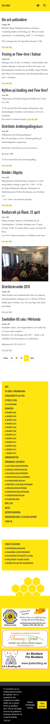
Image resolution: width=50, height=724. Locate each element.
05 (16, 358)
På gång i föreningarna (15, 391)
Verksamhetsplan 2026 (15, 395)
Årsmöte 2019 (11, 434)
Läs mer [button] (7, 720)
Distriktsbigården (12, 512)
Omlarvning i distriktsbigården (18, 552)
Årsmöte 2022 (11, 427)
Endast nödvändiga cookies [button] (30, 705)
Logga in (8, 521)
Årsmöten (9, 408)
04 (12, 358)
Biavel (7, 507)
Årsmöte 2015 (11, 453)
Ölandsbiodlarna (13, 499)
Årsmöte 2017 (11, 442)
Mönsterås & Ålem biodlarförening (20, 484)
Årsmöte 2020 (11, 431)
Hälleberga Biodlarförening (17, 473)
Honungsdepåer (11, 457)
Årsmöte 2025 (11, 416)
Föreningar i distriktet (15, 462)
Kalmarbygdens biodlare (16, 480)
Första (5, 358)
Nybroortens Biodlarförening (18, 492)
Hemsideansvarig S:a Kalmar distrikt (21, 517)
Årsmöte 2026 (11, 412)
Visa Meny (6, 5)
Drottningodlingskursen (16, 548)
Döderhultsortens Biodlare (17, 469)
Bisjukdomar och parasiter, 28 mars (20, 556)
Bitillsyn (9, 503)
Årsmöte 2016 (11, 449)
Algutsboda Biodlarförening (17, 466)
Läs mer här (7, 47)
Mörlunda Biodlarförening (17, 488)
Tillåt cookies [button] (42, 705)
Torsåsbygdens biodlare (16, 495)
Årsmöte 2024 (11, 420)
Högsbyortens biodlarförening (18, 477)
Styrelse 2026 (11, 400)
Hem (6, 386)
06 (21, 358)
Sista (32, 358)
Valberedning (12, 404)
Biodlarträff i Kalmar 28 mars (18, 559)
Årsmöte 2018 (11, 438)
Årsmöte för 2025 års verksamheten (20, 563)
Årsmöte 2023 (11, 423)
